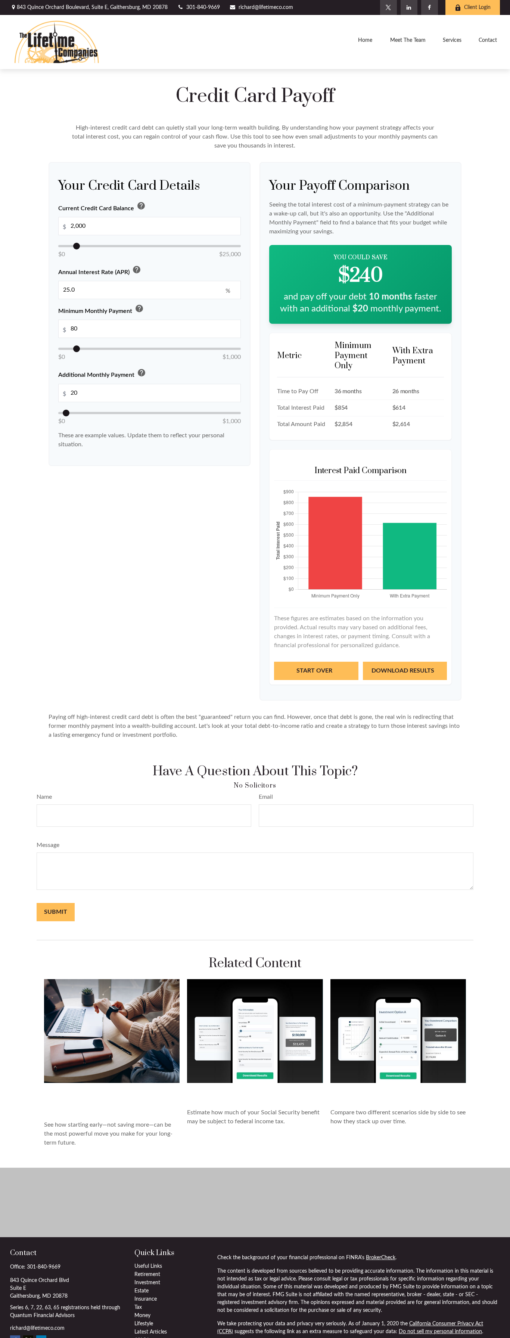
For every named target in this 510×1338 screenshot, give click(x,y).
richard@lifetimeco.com (266, 7)
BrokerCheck (380, 1257)
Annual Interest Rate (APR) (99, 270)
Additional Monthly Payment (102, 373)
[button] (365, 41)
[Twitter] (388, 7)
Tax (138, 1307)
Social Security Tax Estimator (251, 1093)
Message (48, 845)
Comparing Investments (382, 1093)
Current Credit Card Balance (102, 206)
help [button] (141, 205)
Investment (147, 1282)
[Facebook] (429, 7)
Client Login (477, 7)
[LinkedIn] (409, 7)
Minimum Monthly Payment (101, 309)
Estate (141, 1291)
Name (44, 797)
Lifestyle (143, 1323)
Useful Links (148, 1266)
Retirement (147, 1274)
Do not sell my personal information (440, 1331)
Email (266, 797)
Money (142, 1315)
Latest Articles (150, 1332)
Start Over (315, 671)
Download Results (403, 671)
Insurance (145, 1299)
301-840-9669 (203, 7)
